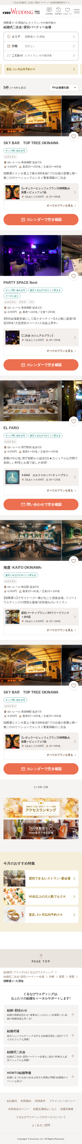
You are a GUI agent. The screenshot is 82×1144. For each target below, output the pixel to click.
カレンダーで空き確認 (44, 219)
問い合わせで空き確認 (44, 504)
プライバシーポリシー (62, 1100)
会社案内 (12, 1100)
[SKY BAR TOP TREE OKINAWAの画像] (41, 115)
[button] (41, 1014)
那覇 (61, 976)
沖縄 (51, 976)
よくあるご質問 (41, 1125)
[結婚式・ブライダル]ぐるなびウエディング (28, 972)
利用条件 (40, 1100)
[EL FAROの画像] (41, 400)
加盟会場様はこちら (45, 1109)
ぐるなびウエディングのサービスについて (41, 1117)
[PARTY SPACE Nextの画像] (41, 255)
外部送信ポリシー (18, 1109)
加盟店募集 (66, 1109)
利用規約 (26, 1100)
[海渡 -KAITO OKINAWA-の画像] (41, 540)
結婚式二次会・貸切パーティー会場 (23, 976)
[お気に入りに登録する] (74, 136)
